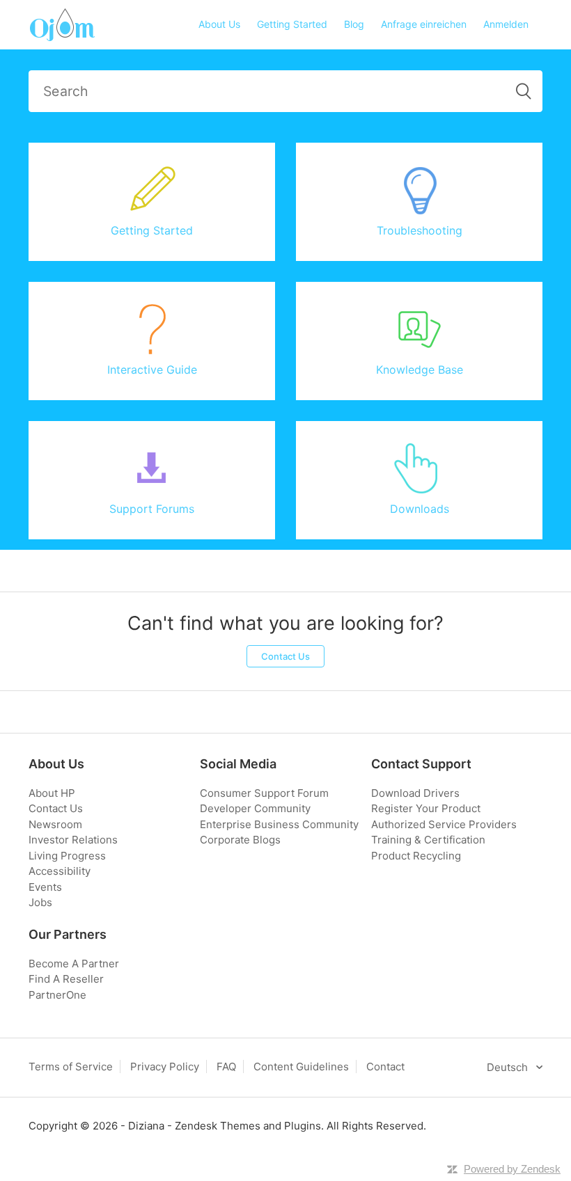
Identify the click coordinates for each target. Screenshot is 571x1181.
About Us (219, 24)
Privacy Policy (164, 1066)
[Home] (62, 24)
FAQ (226, 1066)
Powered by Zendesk (512, 1169)
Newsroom (55, 824)
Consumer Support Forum (264, 793)
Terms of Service (71, 1066)
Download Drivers (415, 793)
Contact (385, 1066)
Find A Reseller (66, 978)
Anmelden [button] (506, 24)
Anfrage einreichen (424, 24)
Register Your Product (425, 808)
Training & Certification (428, 839)
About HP (52, 793)
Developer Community (255, 808)
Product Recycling (416, 855)
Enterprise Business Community (279, 824)
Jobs (40, 902)
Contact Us (285, 656)
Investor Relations (73, 839)
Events (45, 887)
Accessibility (60, 871)
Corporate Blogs (240, 839)
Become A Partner (74, 963)
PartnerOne (57, 994)
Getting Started (292, 24)
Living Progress (67, 855)
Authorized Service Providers (444, 824)
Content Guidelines (301, 1066)
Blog (354, 24)
